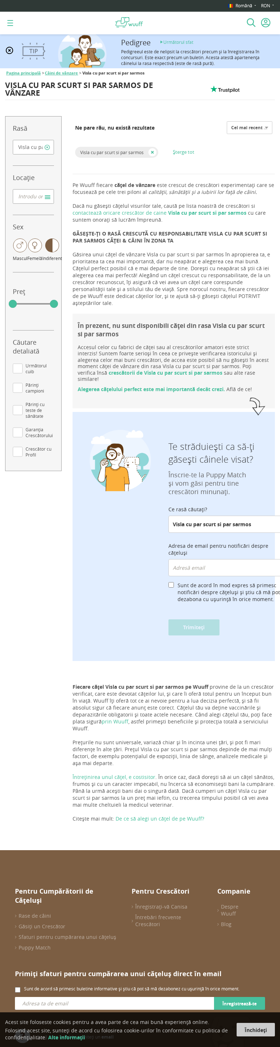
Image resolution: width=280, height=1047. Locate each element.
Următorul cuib (36, 368)
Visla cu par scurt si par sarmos (112, 152)
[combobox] (33, 147)
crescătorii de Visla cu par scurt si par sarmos (165, 372)
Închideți (256, 1030)
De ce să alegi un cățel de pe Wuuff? (160, 818)
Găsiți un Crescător (42, 926)
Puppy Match (35, 947)
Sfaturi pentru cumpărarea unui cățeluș (67, 936)
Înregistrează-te (239, 1004)
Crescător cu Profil (38, 452)
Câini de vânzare (61, 73)
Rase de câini (35, 915)
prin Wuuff (115, 721)
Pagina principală (23, 73)
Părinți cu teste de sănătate (35, 410)
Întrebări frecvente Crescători (158, 921)
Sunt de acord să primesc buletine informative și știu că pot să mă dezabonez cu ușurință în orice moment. (132, 988)
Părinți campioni (35, 388)
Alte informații (66, 1037)
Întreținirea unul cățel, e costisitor (114, 776)
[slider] (13, 304)
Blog (226, 924)
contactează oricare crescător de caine (160, 212)
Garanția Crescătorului (39, 432)
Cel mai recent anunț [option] (254, 128)
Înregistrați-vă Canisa (161, 906)
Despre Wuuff (229, 910)
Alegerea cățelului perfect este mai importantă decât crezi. (151, 389)
